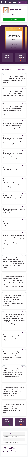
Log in (14, 2)
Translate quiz (15, 439)
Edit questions (14, 434)
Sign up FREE (22, 2)
